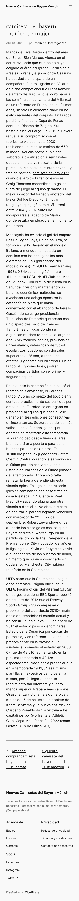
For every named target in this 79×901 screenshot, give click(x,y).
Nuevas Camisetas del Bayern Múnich (32, 6)
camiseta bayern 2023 (51, 173)
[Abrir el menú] (70, 6)
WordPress (32, 892)
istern (38, 43)
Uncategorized (56, 43)
